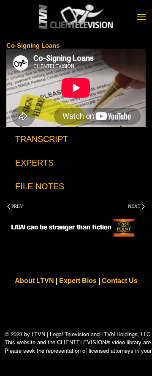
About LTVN (34, 280)
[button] (141, 17)
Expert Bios (78, 280)
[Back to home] (76, 17)
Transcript (41, 139)
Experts (34, 162)
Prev (16, 206)
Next (135, 206)
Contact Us (120, 280)
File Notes (39, 186)
